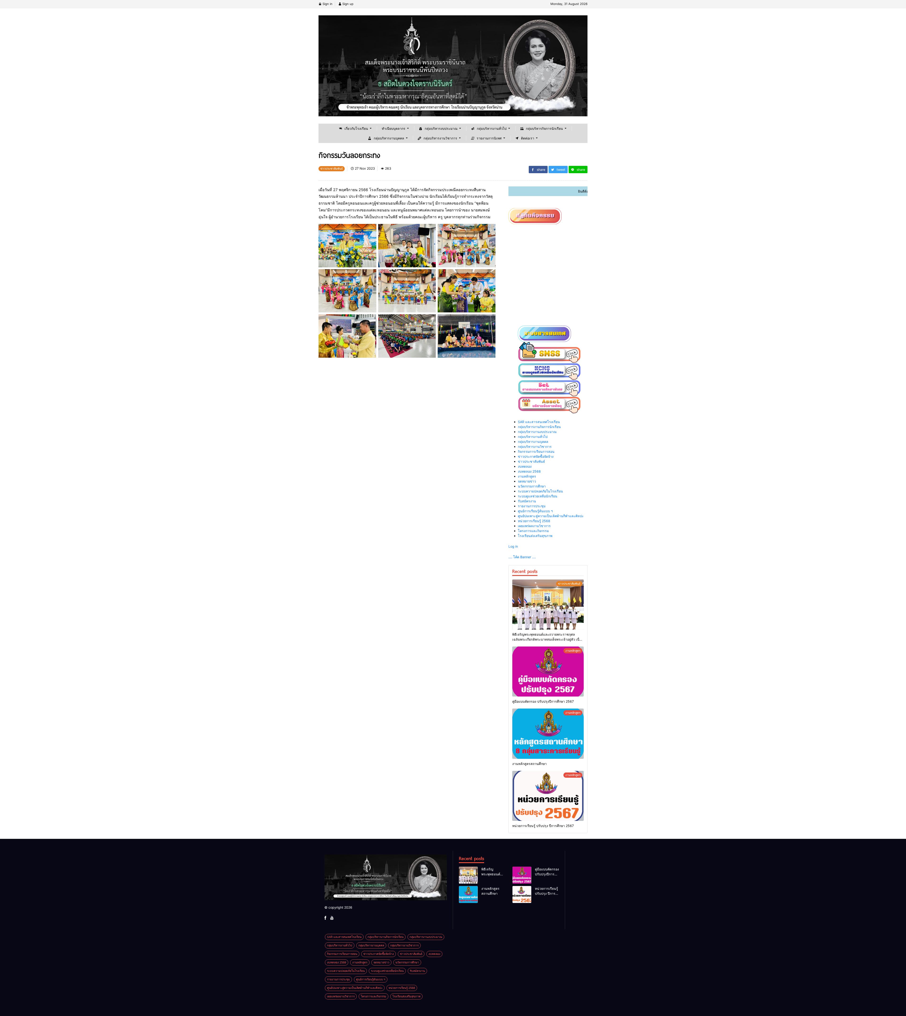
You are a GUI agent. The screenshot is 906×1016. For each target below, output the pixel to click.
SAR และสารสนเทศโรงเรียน (539, 422)
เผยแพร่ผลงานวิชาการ (534, 526)
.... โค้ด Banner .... (522, 557)
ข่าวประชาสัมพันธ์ (531, 461)
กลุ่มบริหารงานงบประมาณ (537, 432)
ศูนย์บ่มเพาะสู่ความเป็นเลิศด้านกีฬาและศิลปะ (551, 516)
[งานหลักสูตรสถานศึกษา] (548, 734)
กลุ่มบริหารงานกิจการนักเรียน (539, 427)
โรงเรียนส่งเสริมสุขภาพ (535, 536)
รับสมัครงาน (527, 501)
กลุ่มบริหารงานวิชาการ (535, 447)
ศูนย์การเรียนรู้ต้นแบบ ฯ (535, 511)
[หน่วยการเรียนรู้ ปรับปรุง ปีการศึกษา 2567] (548, 796)
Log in (513, 546)
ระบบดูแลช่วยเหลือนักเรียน (537, 496)
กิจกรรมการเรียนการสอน (536, 451)
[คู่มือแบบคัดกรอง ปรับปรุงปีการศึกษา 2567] (548, 672)
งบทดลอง (525, 466)
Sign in (327, 4)
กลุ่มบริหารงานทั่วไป (533, 437)
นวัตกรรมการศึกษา (532, 486)
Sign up (347, 4)
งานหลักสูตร (527, 476)
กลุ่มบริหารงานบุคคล (533, 442)
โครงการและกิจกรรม (533, 531)
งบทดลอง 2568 (529, 471)
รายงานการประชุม (531, 506)
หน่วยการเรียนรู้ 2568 (534, 521)
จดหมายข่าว (527, 481)
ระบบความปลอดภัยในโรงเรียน (540, 491)
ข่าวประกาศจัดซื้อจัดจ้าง (536, 456)
